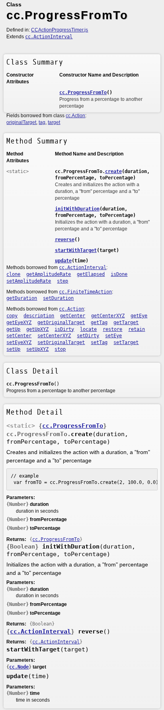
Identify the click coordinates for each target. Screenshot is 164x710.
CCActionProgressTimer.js (59, 30)
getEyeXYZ (18, 322)
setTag (99, 342)
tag (42, 122)
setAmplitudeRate (28, 281)
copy (12, 316)
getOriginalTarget (61, 322)
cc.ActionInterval (48, 36)
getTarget (126, 322)
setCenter (18, 335)
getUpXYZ (37, 329)
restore (112, 329)
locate (88, 329)
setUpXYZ (37, 349)
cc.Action (75, 115)
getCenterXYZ (108, 316)
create (113, 171)
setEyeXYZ (18, 342)
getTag (99, 322)
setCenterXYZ (54, 335)
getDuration (21, 298)
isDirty (64, 329)
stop (60, 349)
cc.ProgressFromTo (83, 92)
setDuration (58, 298)
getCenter (72, 316)
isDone (119, 274)
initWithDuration (77, 209)
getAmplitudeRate (48, 274)
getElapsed (91, 274)
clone (13, 274)
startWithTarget (76, 250)
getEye (139, 316)
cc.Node (19, 667)
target (54, 122)
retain (136, 329)
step (62, 281)
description (38, 316)
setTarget (126, 342)
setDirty (88, 335)
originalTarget (21, 122)
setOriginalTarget (61, 342)
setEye (113, 335)
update (63, 261)
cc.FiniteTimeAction (85, 292)
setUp (13, 349)
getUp (13, 329)
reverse (64, 239)
